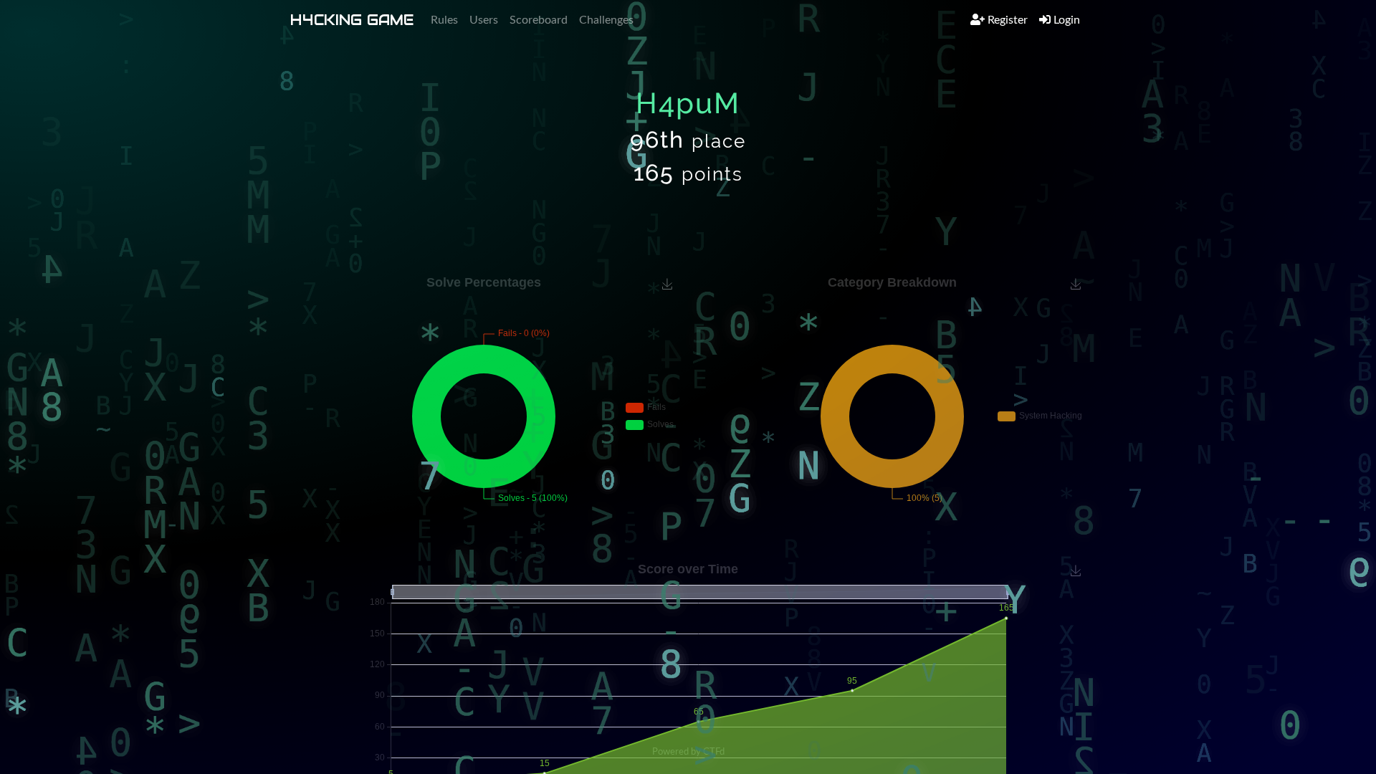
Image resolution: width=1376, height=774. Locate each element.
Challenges (606, 20)
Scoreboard (539, 20)
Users (483, 20)
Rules (444, 20)
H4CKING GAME (352, 20)
